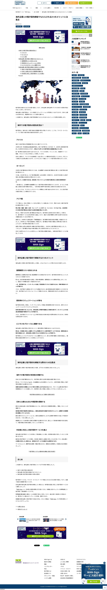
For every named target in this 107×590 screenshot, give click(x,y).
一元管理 (86, 133)
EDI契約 (75, 101)
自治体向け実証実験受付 (66, 578)
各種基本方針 (80, 562)
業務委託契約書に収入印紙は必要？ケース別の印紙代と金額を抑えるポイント (86, 66)
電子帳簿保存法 (77, 83)
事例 (75, 75)
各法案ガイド (47, 573)
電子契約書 (84, 114)
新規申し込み (59, 3)
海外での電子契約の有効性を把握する (32, 69)
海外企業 (27, 26)
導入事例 (56, 8)
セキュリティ (86, 96)
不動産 (75, 98)
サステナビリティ (81, 559)
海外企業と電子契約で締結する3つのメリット (31, 59)
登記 (83, 88)
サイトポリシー (81, 566)
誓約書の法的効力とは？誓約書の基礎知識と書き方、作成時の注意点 (86, 42)
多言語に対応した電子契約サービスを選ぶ (33, 73)
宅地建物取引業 (85, 104)
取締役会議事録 (77, 130)
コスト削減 (83, 98)
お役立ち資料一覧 (65, 571)
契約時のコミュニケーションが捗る (31, 63)
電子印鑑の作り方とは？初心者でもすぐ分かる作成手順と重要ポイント (86, 60)
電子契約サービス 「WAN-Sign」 (23, 12)
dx (82, 125)
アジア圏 (24, 57)
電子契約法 (76, 93)
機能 (37, 8)
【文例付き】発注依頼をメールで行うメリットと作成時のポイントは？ (86, 48)
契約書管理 (87, 106)
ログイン (45, 3)
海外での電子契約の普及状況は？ (28, 50)
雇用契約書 (86, 130)
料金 (27, 8)
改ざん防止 (84, 109)
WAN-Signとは (16, 8)
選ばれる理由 (47, 562)
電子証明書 (76, 88)
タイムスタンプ (85, 128)
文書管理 (75, 109)
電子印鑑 (75, 91)
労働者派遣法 (76, 96)
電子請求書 (84, 93)
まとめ (21, 75)
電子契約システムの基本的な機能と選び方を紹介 (42, 451)
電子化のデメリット (78, 85)
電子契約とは (47, 571)
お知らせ (62, 559)
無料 (89, 120)
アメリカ (24, 52)
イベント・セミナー (65, 569)
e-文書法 (75, 117)
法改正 (85, 83)
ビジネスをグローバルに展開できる (31, 65)
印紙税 (82, 101)
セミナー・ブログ (67, 8)
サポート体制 (89, 8)
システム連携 (46, 8)
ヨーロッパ (25, 54)
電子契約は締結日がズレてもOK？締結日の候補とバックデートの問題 (86, 53)
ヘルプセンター (48, 566)
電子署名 (86, 77)
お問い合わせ (73, 3)
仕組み (75, 122)
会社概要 (79, 571)
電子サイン (76, 120)
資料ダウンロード (86, 3)
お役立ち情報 (79, 8)
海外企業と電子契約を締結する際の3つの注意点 (31, 67)
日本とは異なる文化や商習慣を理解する (32, 71)
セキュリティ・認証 (49, 576)
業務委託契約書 (77, 77)
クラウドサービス (77, 106)
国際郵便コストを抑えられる (29, 61)
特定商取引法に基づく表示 (84, 564)
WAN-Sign (19, 489)
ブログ (62, 566)
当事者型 (75, 114)
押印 (82, 91)
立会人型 (83, 112)
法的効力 (75, 104)
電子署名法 (76, 80)
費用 (83, 120)
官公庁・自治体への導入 (66, 576)
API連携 (75, 112)
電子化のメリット (85, 80)
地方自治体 (76, 125)
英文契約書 (83, 117)
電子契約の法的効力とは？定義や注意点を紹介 (42, 394)
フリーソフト (83, 122)
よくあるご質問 (64, 562)
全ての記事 (36, 12)
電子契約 (19, 26)
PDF (75, 133)
